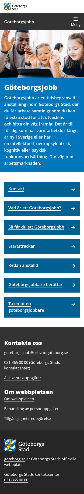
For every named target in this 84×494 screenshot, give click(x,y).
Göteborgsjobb (19, 22)
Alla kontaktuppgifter (22, 377)
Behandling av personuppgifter (31, 408)
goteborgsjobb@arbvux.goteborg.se (36, 352)
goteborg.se (14, 459)
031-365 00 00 (16, 480)
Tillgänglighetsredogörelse (27, 418)
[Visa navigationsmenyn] (75, 21)
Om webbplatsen (19, 398)
